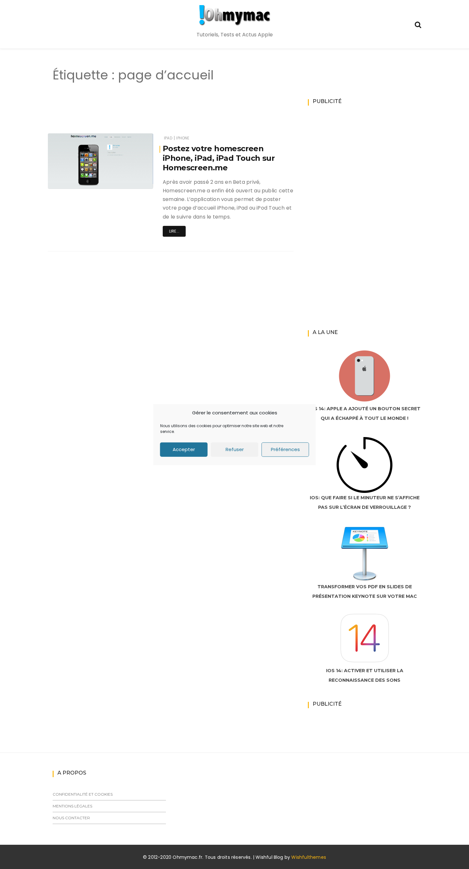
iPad (168, 138)
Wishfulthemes (308, 857)
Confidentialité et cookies (83, 794)
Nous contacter (71, 817)
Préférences (285, 449)
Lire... (174, 231)
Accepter (184, 449)
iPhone (182, 138)
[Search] (418, 24)
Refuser (235, 449)
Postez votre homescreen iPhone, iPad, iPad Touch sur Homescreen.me (219, 158)
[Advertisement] (159, 114)
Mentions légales (72, 806)
